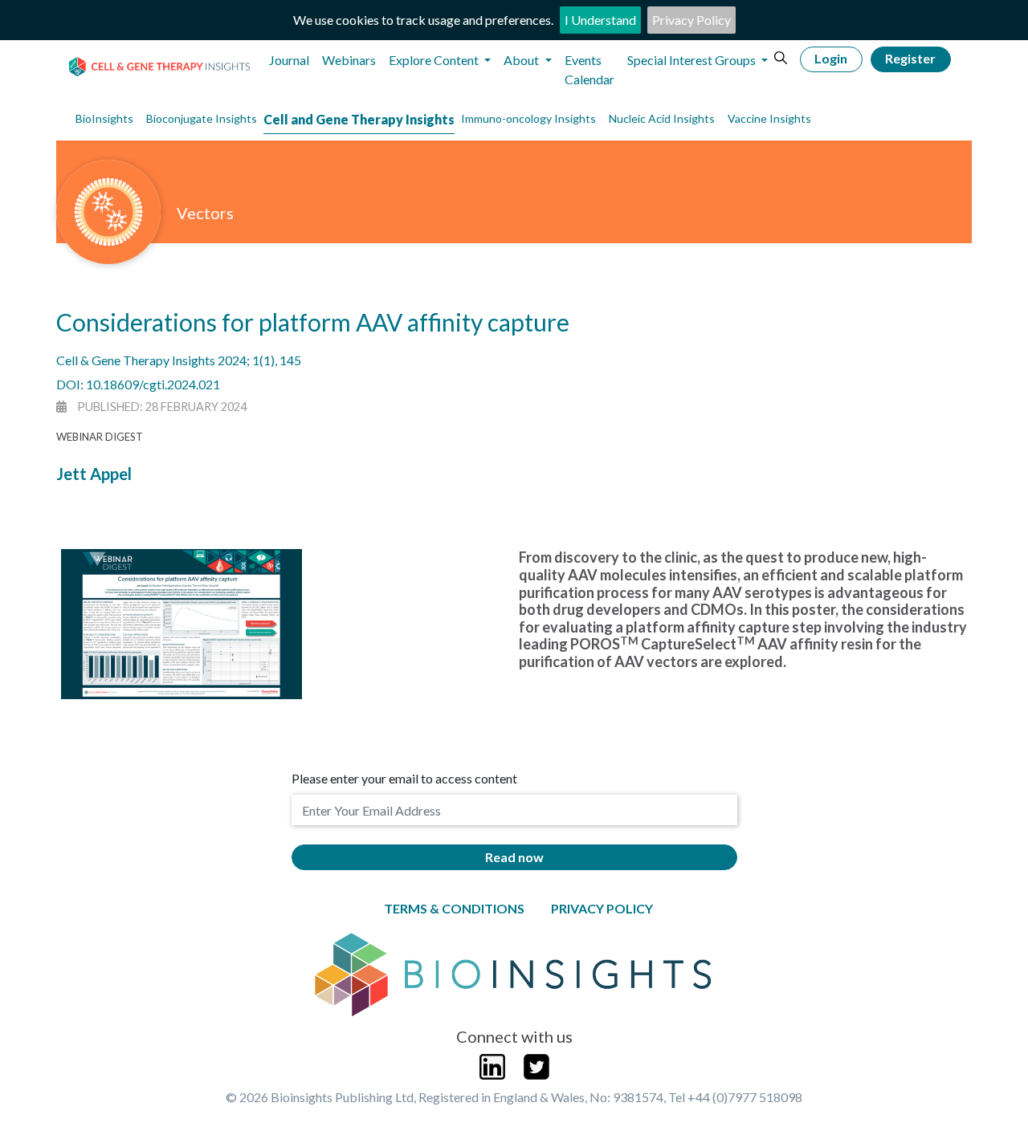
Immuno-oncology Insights (528, 118)
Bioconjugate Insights (201, 118)
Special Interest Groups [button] (692, 59)
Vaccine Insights (769, 118)
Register (910, 58)
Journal (289, 59)
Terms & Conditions (454, 908)
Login (830, 58)
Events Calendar (589, 69)
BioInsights (104, 118)
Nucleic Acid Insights (662, 118)
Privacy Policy (691, 19)
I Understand (600, 19)
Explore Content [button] (435, 59)
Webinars (349, 59)
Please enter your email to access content (404, 778)
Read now (514, 857)
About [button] (522, 59)
